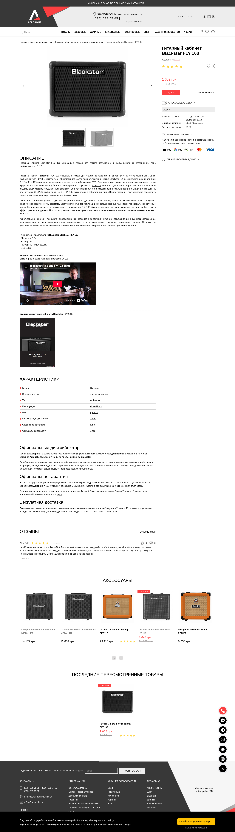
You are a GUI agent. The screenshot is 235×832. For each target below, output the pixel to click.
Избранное (113, 796)
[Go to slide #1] (73, 137)
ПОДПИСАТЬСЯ (132, 771)
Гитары (23, 42)
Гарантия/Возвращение (181, 159)
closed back (96, 406)
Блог (181, 16)
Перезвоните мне (134, 22)
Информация (77, 781)
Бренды (151, 800)
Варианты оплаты (178, 135)
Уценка (158, 788)
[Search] (21, 32)
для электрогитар (99, 394)
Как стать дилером (78, 788)
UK (21, 810)
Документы (152, 807)
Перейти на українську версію (196, 821)
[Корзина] (213, 31)
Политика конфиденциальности (85, 807)
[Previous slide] (24, 86)
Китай (93, 425)
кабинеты (95, 400)
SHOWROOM (106, 14)
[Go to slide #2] (101, 137)
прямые (94, 412)
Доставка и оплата (78, 796)
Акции (150, 788)
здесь (139, 486)
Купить (171, 92)
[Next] (121, 658)
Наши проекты (154, 804)
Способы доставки (180, 103)
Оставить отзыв (148, 532)
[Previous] (114, 658)
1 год (92, 431)
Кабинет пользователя (122, 781)
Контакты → (27, 781)
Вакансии (152, 796)
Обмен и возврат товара (81, 792)
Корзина (112, 800)
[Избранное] (207, 31)
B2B (190, 16)
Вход (110, 788)
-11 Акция (105, 685)
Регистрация (114, 792)
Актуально (153, 781)
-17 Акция (144, 591)
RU (26, 810)
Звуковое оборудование (67, 42)
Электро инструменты (41, 42)
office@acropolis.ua (33, 802)
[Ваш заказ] (202, 31)
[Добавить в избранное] (208, 66)
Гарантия (73, 800)
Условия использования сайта (84, 804)
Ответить (24, 558)
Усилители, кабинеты (92, 42)
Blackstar (96, 185)
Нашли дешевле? (206, 92)
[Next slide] (151, 86)
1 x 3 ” (93, 418)
